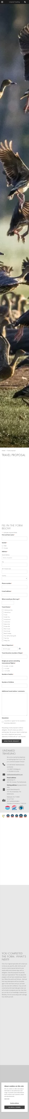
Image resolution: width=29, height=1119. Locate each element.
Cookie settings (14, 1103)
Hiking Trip (7, 640)
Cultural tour (7, 612)
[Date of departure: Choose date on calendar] (20, 649)
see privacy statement (9, 723)
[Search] (25, 2)
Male (5, 546)
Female (6, 548)
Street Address (6, 555)
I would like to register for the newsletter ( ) (15, 722)
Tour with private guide (10, 636)
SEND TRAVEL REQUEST (11, 741)
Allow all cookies (14, 1107)
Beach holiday (7, 633)
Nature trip (7, 624)
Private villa (7, 626)
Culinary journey (8, 610)
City (3, 562)
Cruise (5, 614)
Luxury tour (7, 622)
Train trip (6, 638)
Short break (7, 631)
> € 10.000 (7, 671)
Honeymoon (7, 619)
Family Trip (7, 617)
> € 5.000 (6, 668)
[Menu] (2, 2)
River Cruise (7, 629)
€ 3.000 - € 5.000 (8, 666)
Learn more (6, 1098)
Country (4, 575)
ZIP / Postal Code (6, 569)
